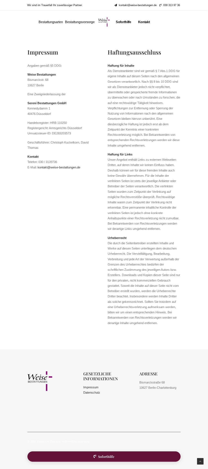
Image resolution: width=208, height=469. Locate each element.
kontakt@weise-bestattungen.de (138, 5)
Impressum (91, 387)
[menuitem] (135, 5)
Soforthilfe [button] (106, 456)
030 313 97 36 (171, 5)
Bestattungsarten (51, 22)
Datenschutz (91, 392)
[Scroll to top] (200, 461)
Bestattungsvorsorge (80, 22)
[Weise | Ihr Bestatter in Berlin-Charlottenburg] (104, 22)
